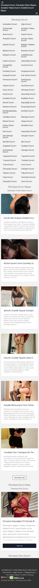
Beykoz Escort (9, 50)
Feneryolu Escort (10, 79)
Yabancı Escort (9, 173)
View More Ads (19, 478)
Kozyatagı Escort (28, 106)
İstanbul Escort (9, 98)
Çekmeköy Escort (28, 61)
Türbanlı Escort (27, 160)
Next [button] (35, 504)
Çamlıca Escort (9, 61)
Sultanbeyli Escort (8, 151)
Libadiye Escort (9, 117)
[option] (19, 521)
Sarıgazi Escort (27, 135)
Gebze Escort (8, 85)
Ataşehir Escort (9, 38)
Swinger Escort (27, 150)
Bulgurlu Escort (9, 55)
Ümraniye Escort (10, 169)
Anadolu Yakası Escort (27, 29)
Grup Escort (8, 94)
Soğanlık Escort (9, 146)
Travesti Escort (9, 160)
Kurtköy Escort (27, 111)
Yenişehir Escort (10, 181)
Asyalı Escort (26, 34)
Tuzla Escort (8, 164)
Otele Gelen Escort (8, 126)
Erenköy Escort (9, 71)
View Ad (19, 546)
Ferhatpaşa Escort (26, 80)
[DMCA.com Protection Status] (16, 577)
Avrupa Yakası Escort (27, 39)
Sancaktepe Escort (8, 136)
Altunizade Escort (7, 29)
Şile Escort (25, 141)
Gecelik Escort (27, 85)
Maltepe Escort (27, 117)
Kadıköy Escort (27, 98)
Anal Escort (8, 34)
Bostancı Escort (27, 50)
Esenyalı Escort (9, 75)
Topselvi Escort (28, 156)
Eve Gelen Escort (28, 75)
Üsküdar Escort (27, 169)
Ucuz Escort (26, 164)
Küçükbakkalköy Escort (10, 112)
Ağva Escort (26, 24)
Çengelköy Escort (7, 66)
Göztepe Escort (27, 90)
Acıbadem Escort (10, 24)
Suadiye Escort (27, 146)
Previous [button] (4, 504)
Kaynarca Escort (9, 106)
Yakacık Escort (27, 173)
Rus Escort (7, 131)
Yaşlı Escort (8, 177)
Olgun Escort (26, 121)
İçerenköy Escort (28, 94)
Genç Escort (8, 90)
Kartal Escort (8, 102)
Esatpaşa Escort (28, 71)
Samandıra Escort (28, 131)
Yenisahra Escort (28, 177)
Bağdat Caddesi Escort (28, 45)
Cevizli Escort (27, 65)
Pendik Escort (27, 125)
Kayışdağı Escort (28, 102)
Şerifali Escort (9, 141)
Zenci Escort (26, 181)
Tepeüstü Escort (10, 156)
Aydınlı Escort (9, 44)
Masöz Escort (8, 121)
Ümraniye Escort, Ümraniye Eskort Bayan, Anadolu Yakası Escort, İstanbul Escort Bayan (18, 8)
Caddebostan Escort (27, 56)
